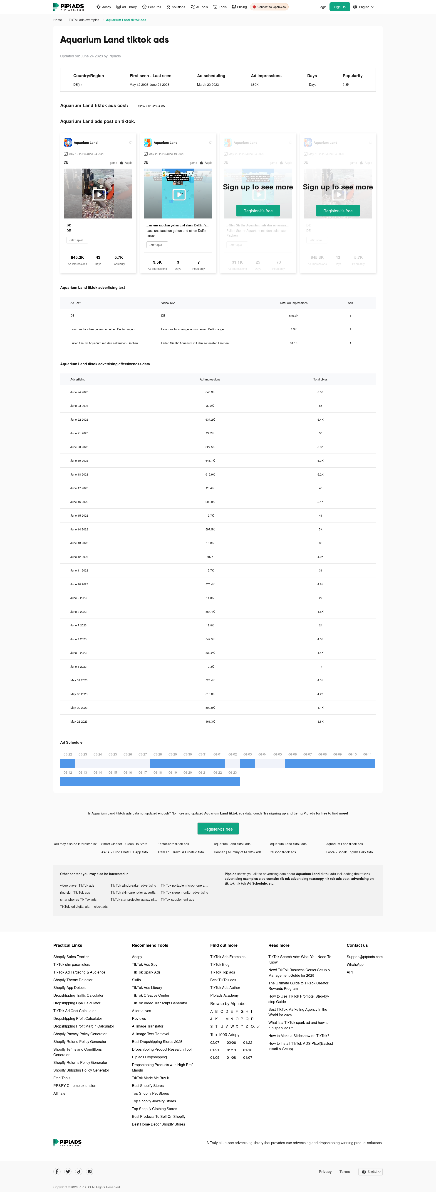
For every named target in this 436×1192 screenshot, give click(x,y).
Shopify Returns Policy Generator (80, 1062)
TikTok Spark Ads (146, 972)
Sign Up (340, 7)
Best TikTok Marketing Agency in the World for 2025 (297, 1012)
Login (323, 7)
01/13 (231, 1049)
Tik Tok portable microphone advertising (186, 885)
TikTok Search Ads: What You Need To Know (299, 959)
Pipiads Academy (224, 995)
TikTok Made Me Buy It (150, 1077)
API (350, 972)
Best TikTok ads (223, 979)
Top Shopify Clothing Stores (154, 1108)
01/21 (214, 1049)
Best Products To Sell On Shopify (159, 1116)
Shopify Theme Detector (72, 979)
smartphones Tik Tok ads (78, 899)
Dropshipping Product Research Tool (162, 1049)
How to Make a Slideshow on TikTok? (298, 1035)
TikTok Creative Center (150, 995)
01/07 (247, 1057)
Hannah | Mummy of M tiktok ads (237, 852)
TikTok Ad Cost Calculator (74, 1010)
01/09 (214, 1057)
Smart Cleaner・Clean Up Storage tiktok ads (129, 843)
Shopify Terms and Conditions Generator (77, 1052)
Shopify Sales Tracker (71, 956)
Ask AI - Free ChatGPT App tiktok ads (128, 852)
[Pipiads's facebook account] (57, 1171)
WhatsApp (355, 964)
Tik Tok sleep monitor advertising (184, 892)
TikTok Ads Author (225, 987)
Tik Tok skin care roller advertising (135, 892)
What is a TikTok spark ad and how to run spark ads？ (298, 1025)
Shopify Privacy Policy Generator (80, 1033)
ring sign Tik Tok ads (75, 892)
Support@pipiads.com (365, 956)
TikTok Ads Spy (144, 964)
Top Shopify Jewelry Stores (154, 1101)
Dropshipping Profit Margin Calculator (83, 1026)
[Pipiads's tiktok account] (78, 1171)
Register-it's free (258, 210)
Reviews (139, 1018)
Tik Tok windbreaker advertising (133, 885)
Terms (344, 1171)
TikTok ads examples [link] (84, 19)
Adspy (137, 956)
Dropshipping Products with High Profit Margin (163, 1067)
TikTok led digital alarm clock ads (84, 906)
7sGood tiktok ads (283, 852)
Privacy (325, 1171)
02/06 (231, 1042)
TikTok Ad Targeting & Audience (79, 972)
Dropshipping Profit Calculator (77, 1018)
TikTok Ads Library (147, 987)
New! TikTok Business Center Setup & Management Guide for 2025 (299, 972)
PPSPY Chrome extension (74, 1085)
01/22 (247, 1042)
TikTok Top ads (222, 972)
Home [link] (58, 19)
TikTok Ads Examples (227, 956)
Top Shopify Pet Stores (150, 1093)
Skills (136, 979)
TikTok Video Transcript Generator (159, 1003)
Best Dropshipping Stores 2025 (157, 1041)
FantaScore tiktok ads (173, 843)
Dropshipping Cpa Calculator (76, 1003)
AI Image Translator (147, 1026)
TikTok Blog (220, 964)
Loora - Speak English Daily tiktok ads (353, 852)
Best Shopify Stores (148, 1085)
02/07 (214, 1042)
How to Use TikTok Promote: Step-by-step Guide (298, 998)
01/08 (231, 1057)
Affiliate (59, 1093)
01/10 (247, 1049)
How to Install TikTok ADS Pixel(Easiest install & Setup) (300, 1046)
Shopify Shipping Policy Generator (81, 1070)
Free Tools (61, 1077)
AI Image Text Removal (150, 1033)
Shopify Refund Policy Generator (79, 1041)
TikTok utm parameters (71, 964)
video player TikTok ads (77, 885)
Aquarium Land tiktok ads (232, 843)
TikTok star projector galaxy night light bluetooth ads (136, 899)
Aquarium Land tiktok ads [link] (126, 19)
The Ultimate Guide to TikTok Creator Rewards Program (298, 985)
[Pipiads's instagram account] (89, 1171)
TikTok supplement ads (177, 899)
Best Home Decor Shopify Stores (158, 1124)
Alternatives (141, 1010)
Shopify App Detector (70, 987)
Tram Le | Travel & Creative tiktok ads (185, 852)
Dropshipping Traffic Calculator (78, 995)
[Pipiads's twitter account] (68, 1171)
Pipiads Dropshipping (149, 1057)
